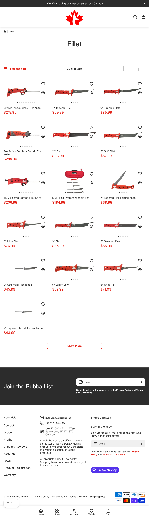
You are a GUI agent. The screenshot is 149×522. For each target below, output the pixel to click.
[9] (122, 91)
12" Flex (57, 151)
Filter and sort (17, 68)
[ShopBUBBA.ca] (74, 17)
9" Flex (56, 241)
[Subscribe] (140, 382)
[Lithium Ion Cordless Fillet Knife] (26, 91)
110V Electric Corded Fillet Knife (22, 197)
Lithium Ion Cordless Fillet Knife (22, 107)
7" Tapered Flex (61, 107)
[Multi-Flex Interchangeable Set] (74, 181)
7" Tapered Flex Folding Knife (118, 197)
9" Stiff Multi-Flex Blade (18, 284)
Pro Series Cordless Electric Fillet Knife (23, 153)
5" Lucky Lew (60, 284)
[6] (122, 268)
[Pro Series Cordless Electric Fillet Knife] (26, 135)
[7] (74, 91)
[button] (143, 17)
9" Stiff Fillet (107, 151)
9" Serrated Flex (110, 241)
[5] (74, 268)
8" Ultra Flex (11, 241)
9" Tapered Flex (110, 107)
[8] (26, 225)
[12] (74, 135)
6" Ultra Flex (107, 284)
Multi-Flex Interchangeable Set (70, 197)
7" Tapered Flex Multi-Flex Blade (23, 328)
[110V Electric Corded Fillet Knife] (26, 181)
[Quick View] (43, 92)
